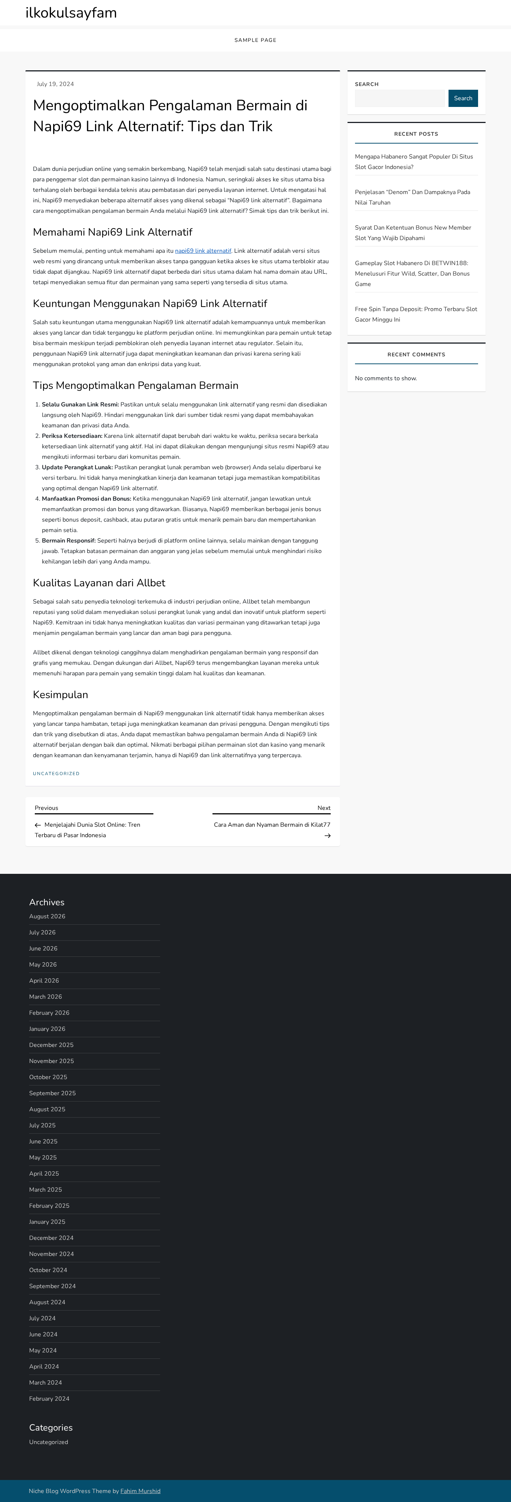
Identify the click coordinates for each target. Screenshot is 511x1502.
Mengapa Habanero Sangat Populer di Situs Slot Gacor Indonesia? (414, 162)
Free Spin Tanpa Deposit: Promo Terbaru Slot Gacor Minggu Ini (416, 314)
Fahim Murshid (140, 1491)
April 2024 (44, 1367)
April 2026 (44, 981)
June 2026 (43, 948)
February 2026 (49, 1013)
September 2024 (52, 1286)
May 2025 (43, 1158)
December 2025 (51, 1045)
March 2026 (45, 997)
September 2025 (52, 1093)
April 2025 (44, 1174)
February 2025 (49, 1206)
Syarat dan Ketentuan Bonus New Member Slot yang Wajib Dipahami (413, 233)
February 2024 (49, 1399)
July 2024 (42, 1318)
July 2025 (42, 1125)
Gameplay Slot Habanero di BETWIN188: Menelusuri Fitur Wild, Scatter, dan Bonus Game (412, 273)
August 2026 (47, 916)
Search (367, 84)
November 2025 (51, 1061)
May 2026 (43, 965)
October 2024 (48, 1270)
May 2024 (43, 1350)
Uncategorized (56, 774)
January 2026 (47, 1029)
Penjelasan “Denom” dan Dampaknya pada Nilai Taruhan (412, 197)
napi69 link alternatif (203, 251)
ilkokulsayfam (71, 13)
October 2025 (48, 1077)
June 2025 (43, 1141)
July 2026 (42, 932)
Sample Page (256, 40)
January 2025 (47, 1222)
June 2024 (43, 1334)
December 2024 (51, 1238)
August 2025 (47, 1109)
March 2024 (45, 1383)
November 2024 (51, 1254)
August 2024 (47, 1302)
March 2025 (45, 1190)
